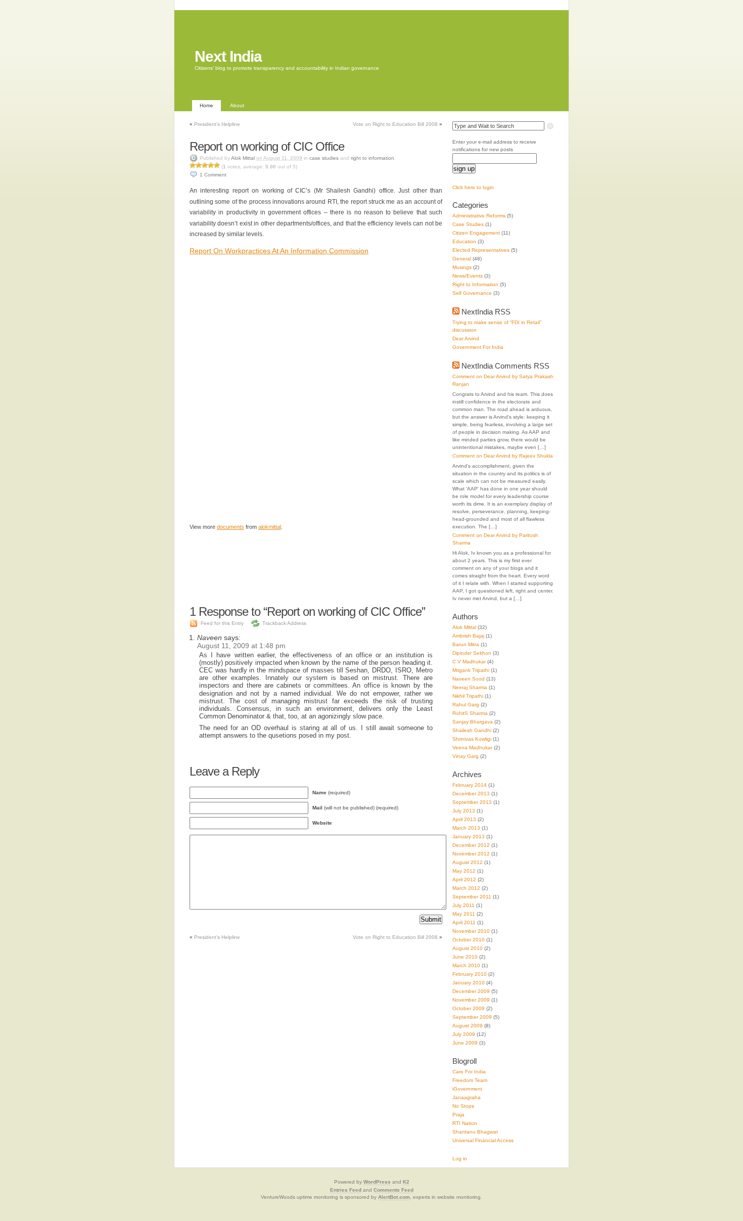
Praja (458, 1114)
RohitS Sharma (470, 713)
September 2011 (471, 896)
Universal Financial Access (483, 1140)
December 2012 (471, 845)
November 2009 (471, 1000)
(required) (331, 792)
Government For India (477, 347)
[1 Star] (193, 165)
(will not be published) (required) (355, 807)
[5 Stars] (217, 165)
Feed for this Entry (222, 623)
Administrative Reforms (478, 215)
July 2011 (463, 905)
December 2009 (471, 991)
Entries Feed (345, 1190)
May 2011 (463, 914)
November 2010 (471, 931)
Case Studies (324, 158)
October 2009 (468, 1008)
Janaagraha (466, 1097)
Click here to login (473, 187)
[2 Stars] (199, 165)
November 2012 (471, 853)
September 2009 (472, 1017)
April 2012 (464, 879)
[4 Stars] (211, 165)
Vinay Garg (465, 756)
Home (206, 105)
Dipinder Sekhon (471, 653)
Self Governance (472, 293)
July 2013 (463, 810)
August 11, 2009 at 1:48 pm (241, 646)
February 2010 (469, 974)
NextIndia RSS (485, 311)
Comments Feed (393, 1190)
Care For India (469, 1071)
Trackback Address (284, 623)
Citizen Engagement (476, 233)
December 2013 (471, 793)
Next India (228, 56)
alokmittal (269, 527)
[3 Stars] (205, 165)
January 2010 (468, 982)
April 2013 (464, 819)
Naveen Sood (468, 679)
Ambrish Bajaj (468, 636)
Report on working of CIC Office (267, 146)
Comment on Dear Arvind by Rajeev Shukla (502, 456)
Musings (462, 267)
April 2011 (464, 922)
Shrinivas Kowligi (471, 739)
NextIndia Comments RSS (505, 365)
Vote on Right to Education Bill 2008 (395, 124)
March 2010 (466, 965)
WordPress (377, 1182)
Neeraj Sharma (469, 687)
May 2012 (464, 871)
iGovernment (467, 1089)
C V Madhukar (469, 661)
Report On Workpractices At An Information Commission (279, 251)
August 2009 (467, 1025)
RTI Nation (464, 1123)
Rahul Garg (465, 704)
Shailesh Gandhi (471, 730)
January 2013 (468, 836)
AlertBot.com (394, 1197)
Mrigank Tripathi (470, 670)
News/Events (467, 276)
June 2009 (465, 1043)
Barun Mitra (465, 644)
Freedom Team (469, 1080)
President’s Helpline (217, 124)
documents (230, 527)
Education (464, 241)
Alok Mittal (243, 158)
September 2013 (472, 802)
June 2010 (465, 957)
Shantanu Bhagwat (475, 1132)
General (461, 258)
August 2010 (467, 948)
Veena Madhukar (472, 747)
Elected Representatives (480, 250)
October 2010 (468, 939)
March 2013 (466, 828)
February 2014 (469, 785)
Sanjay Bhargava (472, 722)
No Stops (463, 1106)
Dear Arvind (465, 338)
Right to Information (372, 158)
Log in (459, 1158)
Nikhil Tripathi (467, 696)
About (237, 105)
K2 (406, 1182)
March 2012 (466, 888)
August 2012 (467, 862)
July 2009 (463, 1034)
